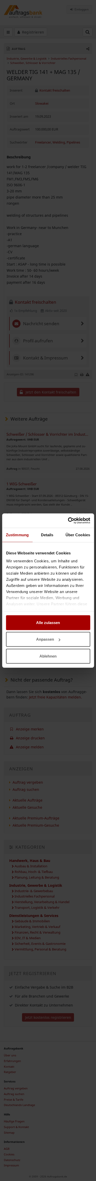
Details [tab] (47, 534)
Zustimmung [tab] (17, 534)
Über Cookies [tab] (78, 534)
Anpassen (45, 639)
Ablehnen (48, 656)
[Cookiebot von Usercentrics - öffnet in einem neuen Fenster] (68, 520)
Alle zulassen (48, 622)
